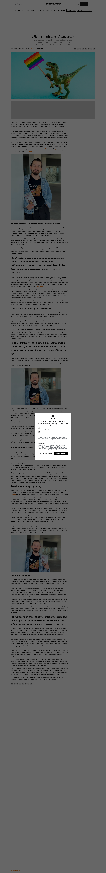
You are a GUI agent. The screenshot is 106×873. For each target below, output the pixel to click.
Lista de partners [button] (41, 443)
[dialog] (53, 436)
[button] (53, 435)
